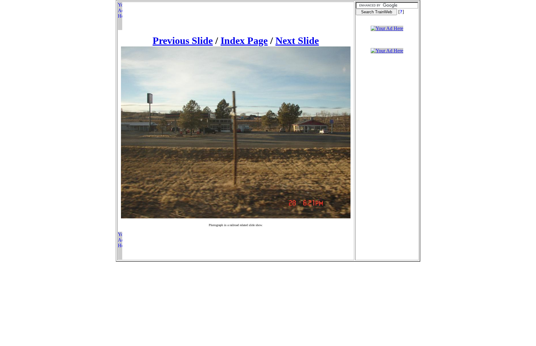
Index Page (244, 40)
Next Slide (297, 40)
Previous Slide (183, 40)
